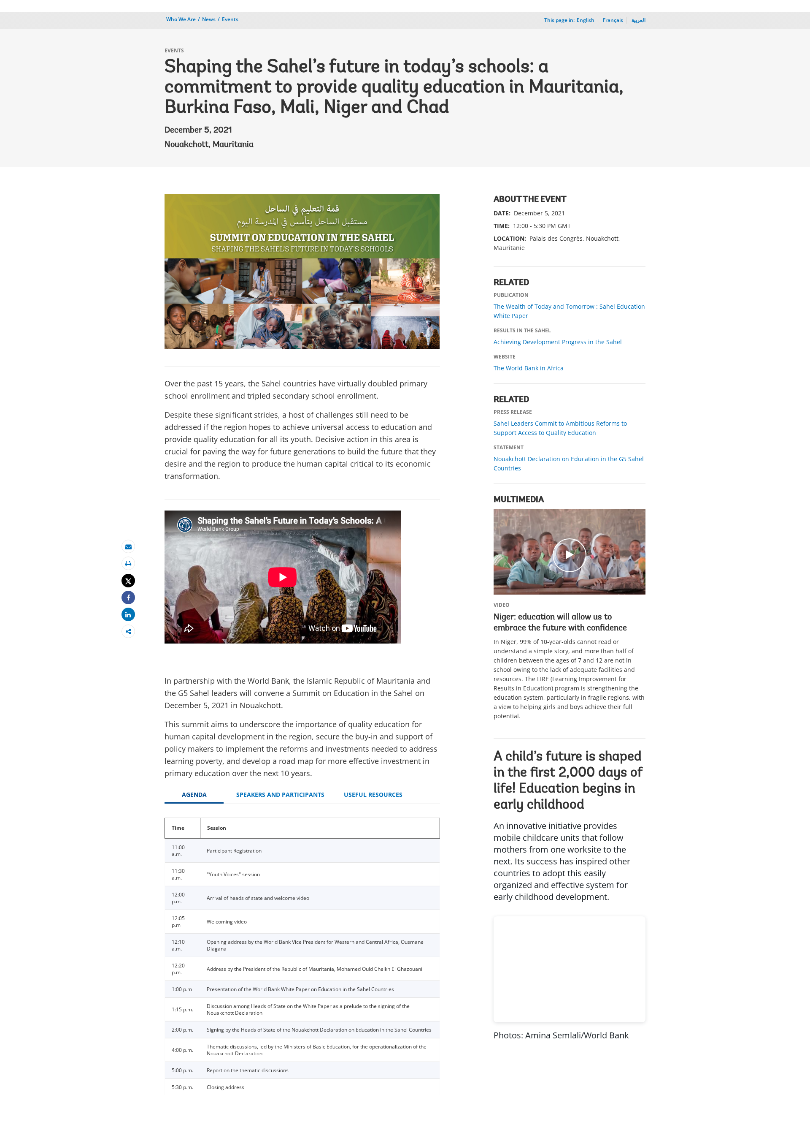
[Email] (128, 546)
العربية (638, 20)
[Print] (128, 563)
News (209, 19)
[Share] (128, 598)
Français (613, 20)
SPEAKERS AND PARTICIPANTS (280, 794)
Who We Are (181, 19)
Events (230, 19)
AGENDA (194, 794)
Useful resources (373, 794)
